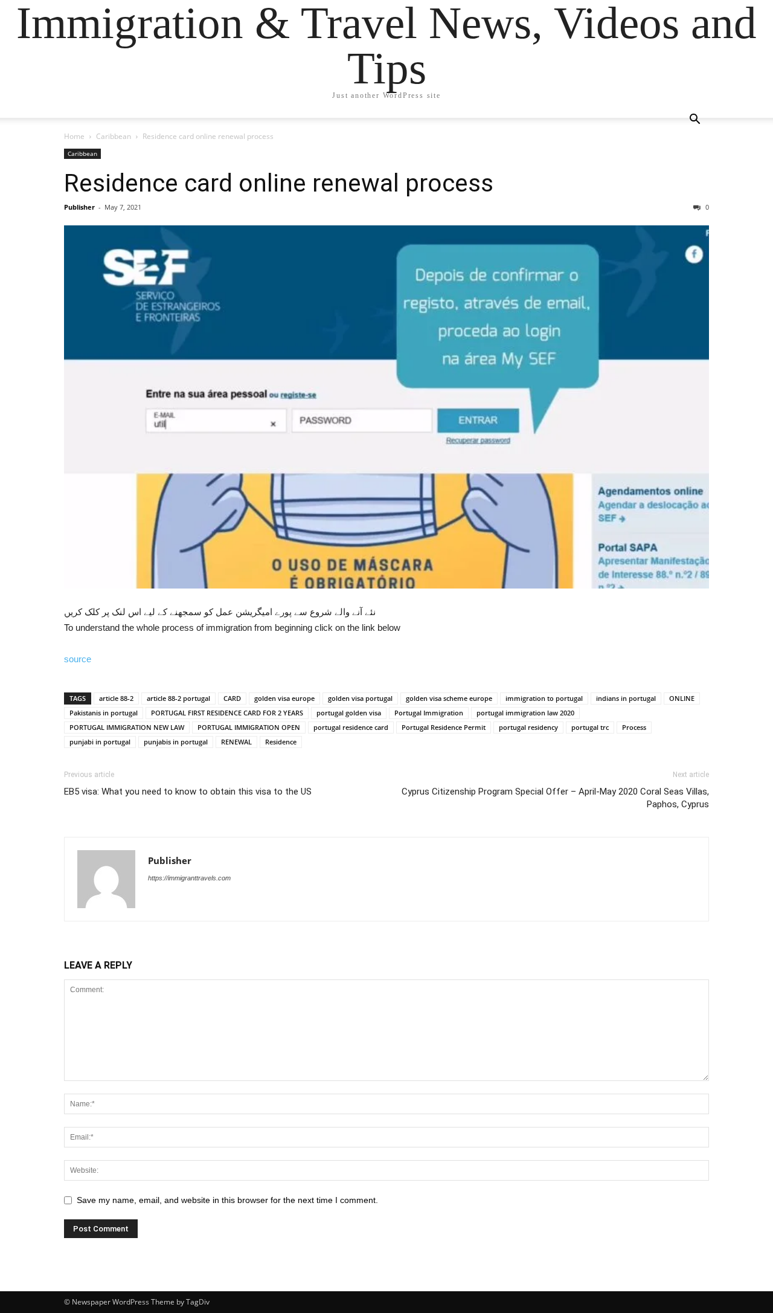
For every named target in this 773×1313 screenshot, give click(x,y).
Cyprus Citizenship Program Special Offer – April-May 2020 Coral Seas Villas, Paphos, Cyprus (555, 798)
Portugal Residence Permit (444, 727)
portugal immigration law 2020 (525, 712)
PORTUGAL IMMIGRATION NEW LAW (126, 727)
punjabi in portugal (99, 741)
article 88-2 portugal (178, 698)
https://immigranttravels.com (189, 878)
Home (74, 136)
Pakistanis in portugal (103, 712)
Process (634, 727)
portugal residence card (350, 727)
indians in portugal (626, 698)
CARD (232, 698)
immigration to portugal (544, 698)
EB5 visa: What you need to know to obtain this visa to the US (188, 791)
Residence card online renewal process (278, 183)
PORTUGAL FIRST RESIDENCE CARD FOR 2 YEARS (227, 712)
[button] (694, 120)
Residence (281, 741)
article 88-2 (116, 698)
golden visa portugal (360, 698)
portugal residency (528, 727)
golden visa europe (284, 698)
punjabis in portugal (176, 741)
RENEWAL (236, 741)
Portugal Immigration (428, 712)
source (77, 659)
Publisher (79, 206)
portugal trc (590, 727)
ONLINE (681, 698)
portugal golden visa (348, 712)
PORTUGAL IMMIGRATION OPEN (248, 727)
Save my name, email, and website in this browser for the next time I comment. (227, 1200)
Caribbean (113, 136)
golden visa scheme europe (449, 698)
